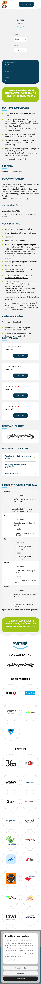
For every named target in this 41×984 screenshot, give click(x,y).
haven (11, 782)
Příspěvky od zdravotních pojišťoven (15, 465)
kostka (30, 840)
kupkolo (30, 693)
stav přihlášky (26, 4)
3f (30, 763)
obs (11, 878)
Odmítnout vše (20, 968)
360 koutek (11, 763)
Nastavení (20, 973)
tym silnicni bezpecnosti (30, 859)
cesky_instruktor (11, 732)
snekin (30, 821)
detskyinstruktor (11, 840)
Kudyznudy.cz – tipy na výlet (11, 821)
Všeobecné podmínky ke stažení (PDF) (18, 457)
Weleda (11, 712)
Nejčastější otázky (12, 473)
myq (11, 693)
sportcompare (11, 859)
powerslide (30, 782)
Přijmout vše (20, 979)
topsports (30, 712)
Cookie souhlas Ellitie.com (12, 960)
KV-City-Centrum (30, 801)
